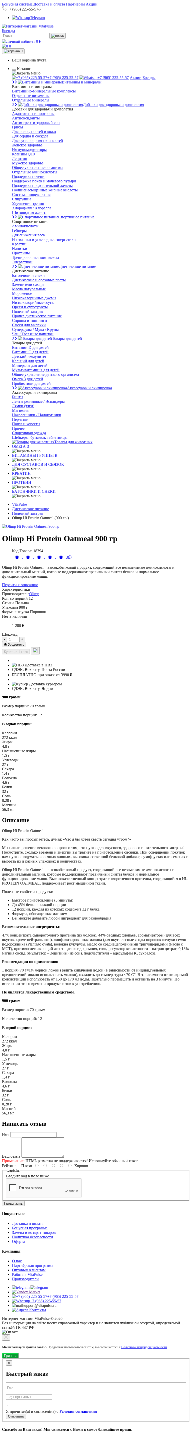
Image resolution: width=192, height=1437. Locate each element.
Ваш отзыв (11, 1156)
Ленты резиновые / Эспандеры (38, 401)
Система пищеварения (31, 194)
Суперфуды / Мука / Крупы (35, 329)
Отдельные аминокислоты (34, 172)
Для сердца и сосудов (30, 136)
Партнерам (75, 4)
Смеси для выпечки (29, 325)
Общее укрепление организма (37, 167)
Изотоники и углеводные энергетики (44, 239)
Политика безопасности (32, 1237)
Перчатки (20, 419)
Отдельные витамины (31, 95)
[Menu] (14, 70)
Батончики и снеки (28, 275)
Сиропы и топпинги (29, 320)
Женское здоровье (27, 145)
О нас (17, 1261)
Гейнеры (19, 230)
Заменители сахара (28, 284)
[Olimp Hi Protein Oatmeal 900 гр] (30, 526)
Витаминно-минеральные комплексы (44, 91)
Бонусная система (17, 4)
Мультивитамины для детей (36, 370)
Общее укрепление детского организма (45, 374)
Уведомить (15, 644)
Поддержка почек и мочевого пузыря (44, 181)
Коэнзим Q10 (23, 154)
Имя (5, 1134)
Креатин (19, 244)
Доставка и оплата (49, 4)
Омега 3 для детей (27, 379)
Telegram (37, 17)
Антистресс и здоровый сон (36, 122)
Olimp (34, 594)
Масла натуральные (29, 289)
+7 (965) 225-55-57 (62, 77)
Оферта (18, 1241)
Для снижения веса (28, 235)
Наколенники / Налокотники (36, 415)
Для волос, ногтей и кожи (34, 131)
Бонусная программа (30, 1228)
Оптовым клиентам (29, 1270)
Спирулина (21, 199)
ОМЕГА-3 (20, 446)
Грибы (17, 127)
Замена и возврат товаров (34, 1232)
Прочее (18, 428)
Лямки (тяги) (23, 406)
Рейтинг (9, 1166)
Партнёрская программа (32, 1265)
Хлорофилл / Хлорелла (31, 208)
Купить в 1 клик (16, 652)
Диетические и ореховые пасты (39, 280)
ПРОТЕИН (21, 482)
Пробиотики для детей (31, 383)
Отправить (16, 1416)
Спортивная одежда (29, 433)
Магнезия (20, 410)
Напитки (19, 248)
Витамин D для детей (30, 347)
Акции (92, 4)
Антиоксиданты (26, 118)
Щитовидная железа (29, 212)
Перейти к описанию (20, 585)
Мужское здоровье (28, 163)
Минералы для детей (30, 365)
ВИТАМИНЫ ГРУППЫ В (35, 455)
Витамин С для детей (30, 352)
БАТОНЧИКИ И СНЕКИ (34, 491)
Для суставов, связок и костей (37, 140)
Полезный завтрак (27, 311)
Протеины (21, 253)
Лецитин (19, 158)
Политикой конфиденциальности (144, 1347)
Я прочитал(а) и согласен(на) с (51, 1411)
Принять (10, 1356)
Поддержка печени (28, 176)
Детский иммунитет (29, 356)
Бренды (8, 30)
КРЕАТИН (21, 473)
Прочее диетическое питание (37, 316)
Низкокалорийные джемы (34, 298)
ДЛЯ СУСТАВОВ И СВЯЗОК (38, 464)
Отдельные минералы (30, 100)
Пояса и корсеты (26, 424)
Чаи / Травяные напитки (33, 334)
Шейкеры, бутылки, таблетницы (40, 437)
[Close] (6, 1337)
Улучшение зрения (28, 203)
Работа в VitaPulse (27, 1274)
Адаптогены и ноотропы (33, 113)
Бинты (17, 397)
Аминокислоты (25, 226)
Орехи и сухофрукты (30, 307)
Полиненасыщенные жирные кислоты (45, 190)
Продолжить (13, 1203)
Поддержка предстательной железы (42, 185)
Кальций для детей (28, 361)
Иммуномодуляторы (29, 149)
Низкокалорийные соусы (33, 302)
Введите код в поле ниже (27, 1176)
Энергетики (22, 262)
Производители (25, 1279)
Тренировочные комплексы (35, 257)
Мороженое (22, 293)
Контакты (37, 1310)
